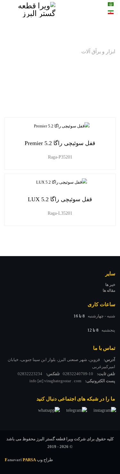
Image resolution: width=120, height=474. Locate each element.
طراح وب (29, 459)
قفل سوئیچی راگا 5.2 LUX (60, 199)
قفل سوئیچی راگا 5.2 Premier (60, 143)
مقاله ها (109, 290)
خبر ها (110, 284)
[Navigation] (76, 14)
